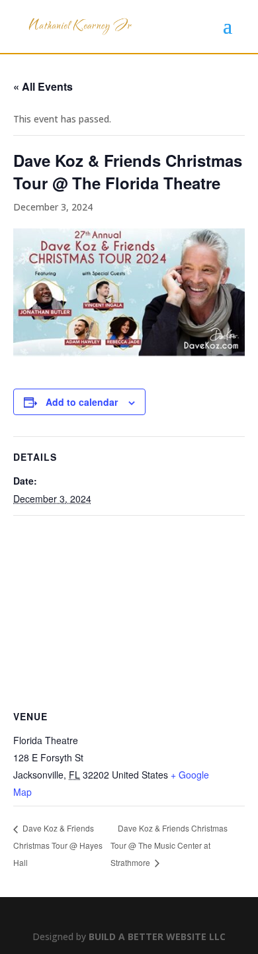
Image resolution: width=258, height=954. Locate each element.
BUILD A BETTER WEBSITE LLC (157, 936)
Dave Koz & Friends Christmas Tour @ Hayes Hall (58, 844)
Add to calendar (82, 401)
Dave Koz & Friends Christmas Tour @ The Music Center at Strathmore (169, 845)
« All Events (43, 86)
